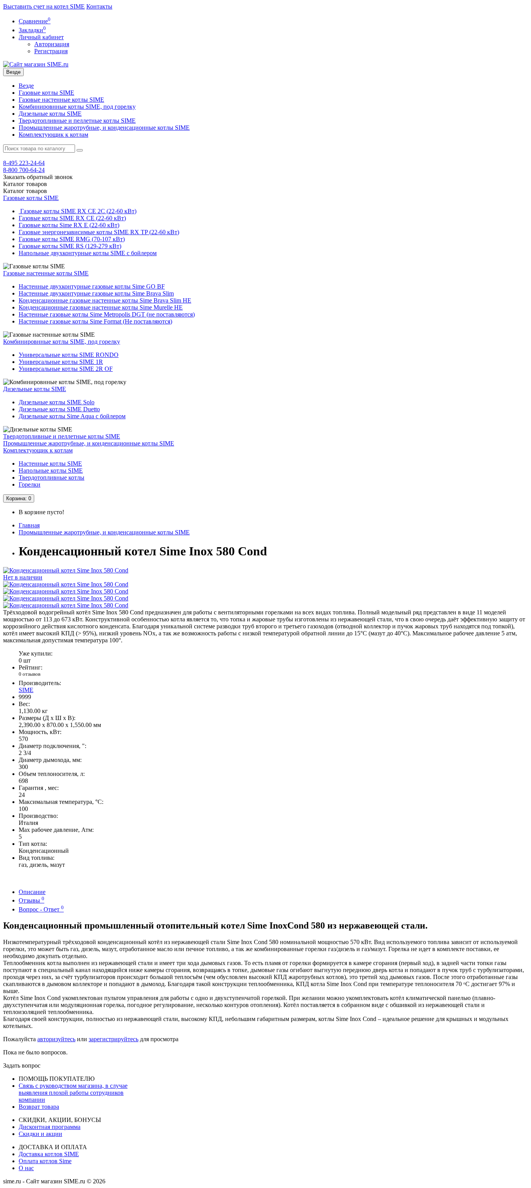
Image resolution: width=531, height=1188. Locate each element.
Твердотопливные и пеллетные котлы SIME (77, 120)
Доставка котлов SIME (49, 1154)
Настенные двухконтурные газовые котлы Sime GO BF (92, 286)
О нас (26, 1168)
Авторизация (51, 44)
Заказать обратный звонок (38, 177)
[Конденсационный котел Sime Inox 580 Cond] (65, 584)
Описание (32, 892)
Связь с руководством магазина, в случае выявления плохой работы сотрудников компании (73, 1092)
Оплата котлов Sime (45, 1161)
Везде (26, 85)
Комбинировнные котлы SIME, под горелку (77, 106)
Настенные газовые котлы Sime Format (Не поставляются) (95, 321)
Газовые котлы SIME (46, 92)
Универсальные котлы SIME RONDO (69, 354)
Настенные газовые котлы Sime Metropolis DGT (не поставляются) (107, 314)
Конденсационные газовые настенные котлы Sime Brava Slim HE (105, 300)
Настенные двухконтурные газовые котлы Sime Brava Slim (96, 293)
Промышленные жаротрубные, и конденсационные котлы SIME (104, 127)
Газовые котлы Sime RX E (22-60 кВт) (69, 225)
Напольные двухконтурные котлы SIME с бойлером (88, 253)
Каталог (25, 191)
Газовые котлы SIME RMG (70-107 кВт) (72, 239)
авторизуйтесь (56, 1039)
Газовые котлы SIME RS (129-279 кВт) (70, 246)
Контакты (99, 6)
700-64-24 (24, 170)
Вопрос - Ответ (41, 909)
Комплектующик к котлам (53, 134)
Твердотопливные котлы (51, 477)
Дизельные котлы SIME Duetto (59, 409)
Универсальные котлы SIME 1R (61, 361)
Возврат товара (39, 1106)
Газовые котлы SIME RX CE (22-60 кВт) (72, 218)
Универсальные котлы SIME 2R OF (66, 368)
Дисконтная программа (49, 1127)
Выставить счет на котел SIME (44, 6)
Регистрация (51, 51)
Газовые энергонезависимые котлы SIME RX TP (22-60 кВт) (99, 232)
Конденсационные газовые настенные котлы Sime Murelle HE (101, 307)
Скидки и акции (40, 1134)
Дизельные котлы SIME (50, 113)
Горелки (29, 484)
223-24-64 (24, 163)
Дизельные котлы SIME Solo (56, 402)
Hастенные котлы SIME (50, 463)
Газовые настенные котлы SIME (61, 99)
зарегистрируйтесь (113, 1039)
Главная (29, 525)
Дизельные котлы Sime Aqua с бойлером (72, 416)
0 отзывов (29, 674)
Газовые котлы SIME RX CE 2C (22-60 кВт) (77, 211)
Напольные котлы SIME (51, 470)
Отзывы (31, 900)
